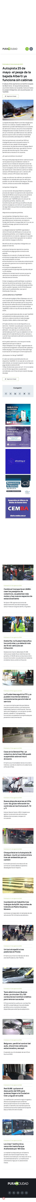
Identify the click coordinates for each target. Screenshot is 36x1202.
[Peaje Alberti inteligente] (18, 100)
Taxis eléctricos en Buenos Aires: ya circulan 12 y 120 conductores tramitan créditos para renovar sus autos (17, 996)
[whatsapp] (22, 1192)
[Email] (29, 393)
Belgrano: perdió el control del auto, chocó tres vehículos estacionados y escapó (17, 1045)
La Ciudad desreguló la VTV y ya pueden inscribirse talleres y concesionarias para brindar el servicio (17, 698)
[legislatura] (18, 427)
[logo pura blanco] (18, 1182)
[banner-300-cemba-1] (18, 498)
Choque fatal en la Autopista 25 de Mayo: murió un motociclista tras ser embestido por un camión (18, 856)
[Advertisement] (18, 22)
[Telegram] (24, 393)
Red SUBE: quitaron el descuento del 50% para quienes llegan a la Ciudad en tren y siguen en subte (16, 1092)
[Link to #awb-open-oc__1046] (27, 49)
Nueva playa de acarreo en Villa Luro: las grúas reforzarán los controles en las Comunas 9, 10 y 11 (17, 805)
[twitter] (13, 1192)
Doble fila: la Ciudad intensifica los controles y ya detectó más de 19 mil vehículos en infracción (17, 644)
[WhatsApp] (19, 393)
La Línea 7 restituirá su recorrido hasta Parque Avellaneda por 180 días (14, 1146)
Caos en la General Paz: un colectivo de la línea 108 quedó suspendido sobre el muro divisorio (17, 755)
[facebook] (9, 1192)
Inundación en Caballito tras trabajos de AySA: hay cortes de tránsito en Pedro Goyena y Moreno (18, 905)
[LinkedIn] (15, 393)
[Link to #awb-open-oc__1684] (31, 49)
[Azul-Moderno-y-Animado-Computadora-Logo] (18, 450)
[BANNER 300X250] (18, 404)
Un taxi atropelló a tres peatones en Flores (14, 950)
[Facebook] (6, 393)
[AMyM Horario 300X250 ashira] (18, 475)
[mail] (26, 1192)
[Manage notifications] (3, 1198)
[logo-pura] (10, 48)
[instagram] (18, 1192)
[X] (10, 393)
